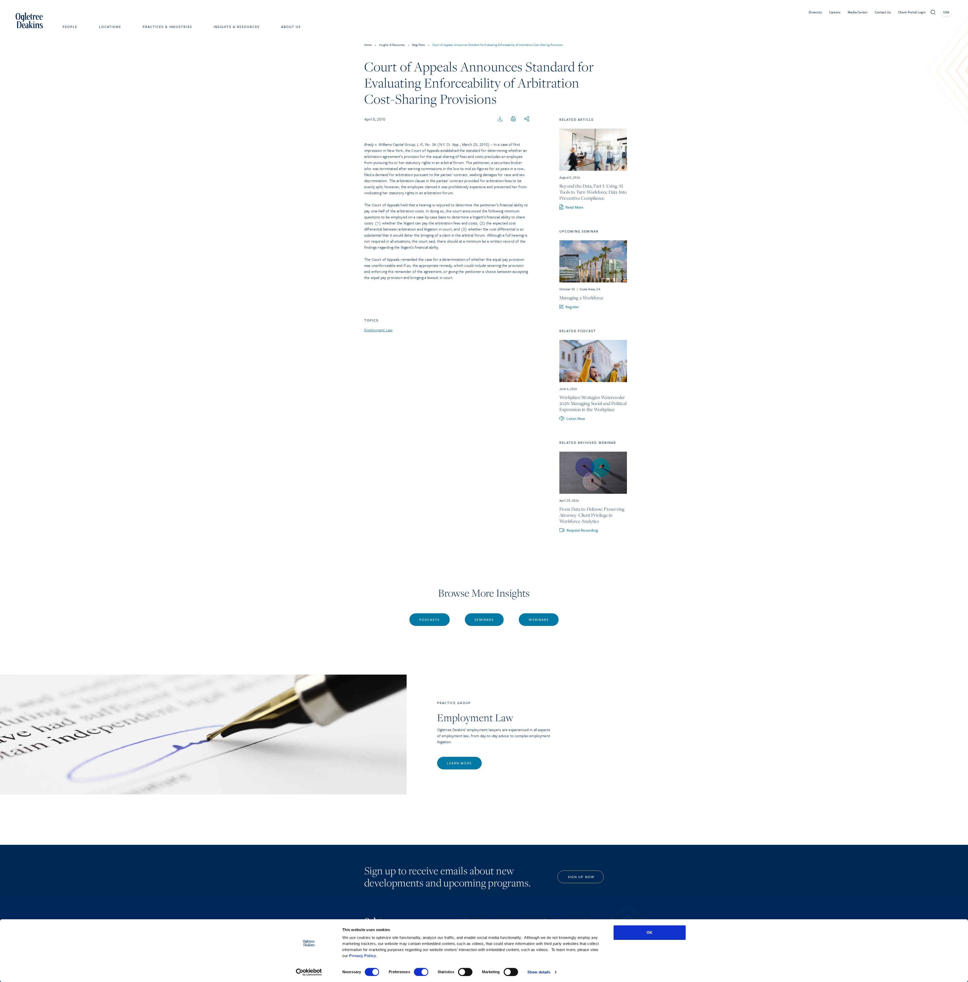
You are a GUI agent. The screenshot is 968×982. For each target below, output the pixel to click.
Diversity (815, 12)
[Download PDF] (500, 119)
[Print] (513, 119)
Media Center (858, 12)
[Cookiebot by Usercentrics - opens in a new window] (309, 972)
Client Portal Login (912, 12)
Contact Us (883, 12)
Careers (835, 12)
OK (649, 932)
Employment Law (378, 330)
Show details (538, 972)
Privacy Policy (362, 956)
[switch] (421, 972)
